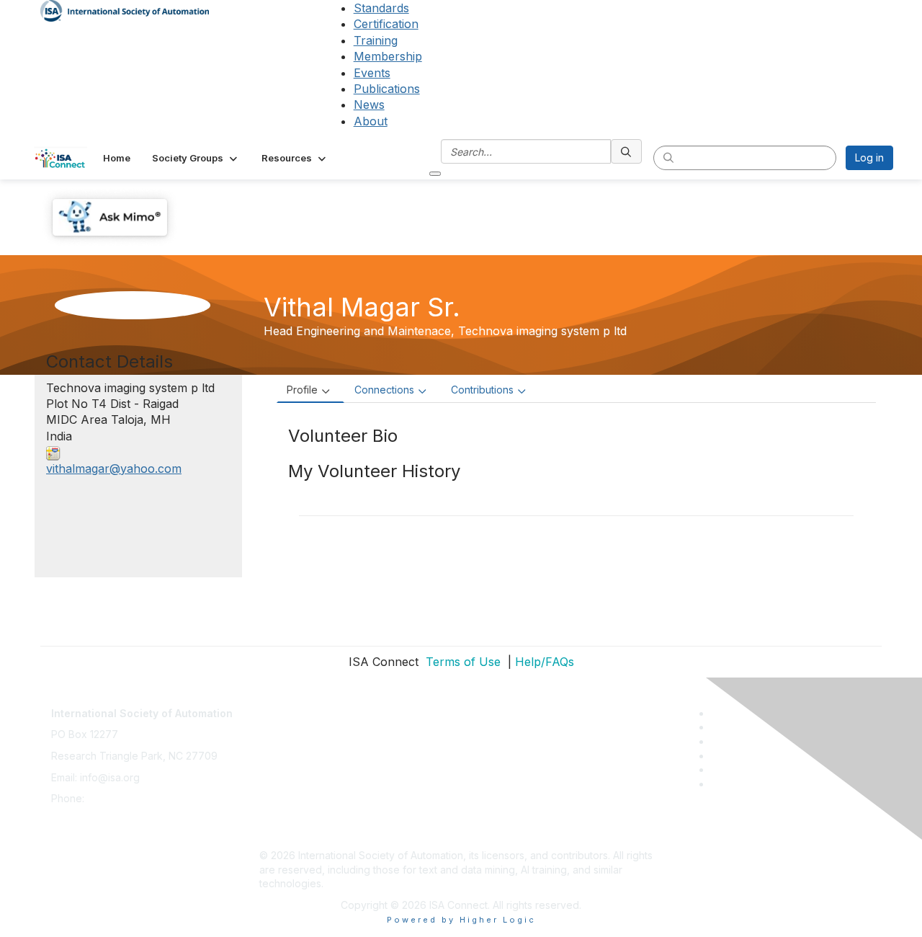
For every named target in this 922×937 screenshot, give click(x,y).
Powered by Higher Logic (461, 920)
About (371, 121)
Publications (387, 88)
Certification (386, 24)
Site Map (280, 833)
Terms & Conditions (305, 770)
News (369, 104)
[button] (196, 158)
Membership (388, 56)
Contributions (482, 389)
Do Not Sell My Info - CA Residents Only (354, 813)
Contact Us (285, 706)
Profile (302, 389)
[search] (627, 151)
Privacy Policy (292, 748)
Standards (381, 8)
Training (376, 40)
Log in (869, 157)
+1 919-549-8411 (125, 798)
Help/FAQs (544, 661)
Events (372, 73)
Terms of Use (461, 661)
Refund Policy (292, 791)
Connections (384, 389)
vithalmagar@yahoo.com (114, 468)
